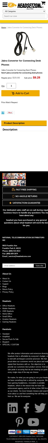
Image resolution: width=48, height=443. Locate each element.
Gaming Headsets (9, 322)
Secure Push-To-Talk (10, 339)
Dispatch (5, 342)
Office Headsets (8, 306)
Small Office (7, 316)
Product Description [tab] (14, 123)
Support (5, 284)
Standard (5, 334)
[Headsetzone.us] (24, 6)
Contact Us (6, 281)
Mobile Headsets (8, 308)
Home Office (7, 314)
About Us (6, 274)
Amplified (6, 337)
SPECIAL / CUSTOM (10, 345)
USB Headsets (8, 311)
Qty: (3, 86)
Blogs (4, 287)
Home (3, 28)
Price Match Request (9, 102)
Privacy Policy (8, 292)
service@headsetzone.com (20, 256)
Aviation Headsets (9, 319)
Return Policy (7, 289)
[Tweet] (2, 114)
